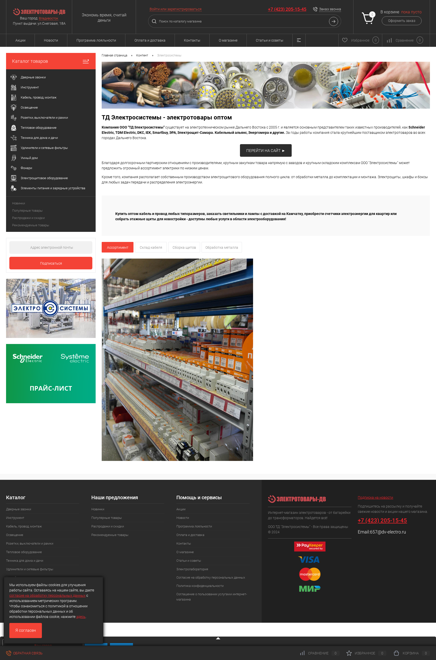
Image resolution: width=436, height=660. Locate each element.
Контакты (192, 40)
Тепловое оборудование (24, 552)
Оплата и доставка (150, 40)
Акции (20, 40)
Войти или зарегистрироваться (176, 9)
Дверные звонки (18, 509)
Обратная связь (27, 653)
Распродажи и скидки (28, 218)
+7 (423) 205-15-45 (287, 9)
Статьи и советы (269, 40)
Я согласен (25, 630)
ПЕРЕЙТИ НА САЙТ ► (265, 150)
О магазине (228, 40)
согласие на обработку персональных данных (47, 595)
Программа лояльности (96, 40)
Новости (51, 40)
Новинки (18, 203)
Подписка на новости (375, 497)
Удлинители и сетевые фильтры (29, 569)
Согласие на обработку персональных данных (210, 577)
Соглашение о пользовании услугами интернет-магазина (211, 596)
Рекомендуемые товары (30, 225)
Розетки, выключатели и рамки (29, 543)
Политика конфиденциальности (200, 586)
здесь (81, 617)
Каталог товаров (30, 61)
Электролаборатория (192, 569)
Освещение (14, 535)
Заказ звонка (330, 9)
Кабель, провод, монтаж (24, 526)
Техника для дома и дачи (24, 560)
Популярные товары (27, 210)
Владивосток (48, 18)
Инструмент (15, 518)
